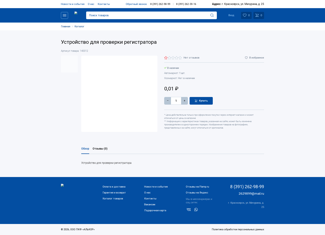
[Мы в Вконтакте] (189, 210)
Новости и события (72, 4)
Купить (203, 100)
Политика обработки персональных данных (238, 229)
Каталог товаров (113, 198)
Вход (231, 15)
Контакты (104, 4)
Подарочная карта (155, 210)
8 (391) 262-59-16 (186, 4)
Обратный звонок (136, 4)
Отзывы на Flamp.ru (197, 186)
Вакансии (149, 204)
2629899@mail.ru (251, 193)
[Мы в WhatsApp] (196, 210)
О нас (91, 4)
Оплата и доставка (114, 186)
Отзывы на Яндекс (197, 192)
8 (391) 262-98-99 (160, 4)
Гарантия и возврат (114, 192)
